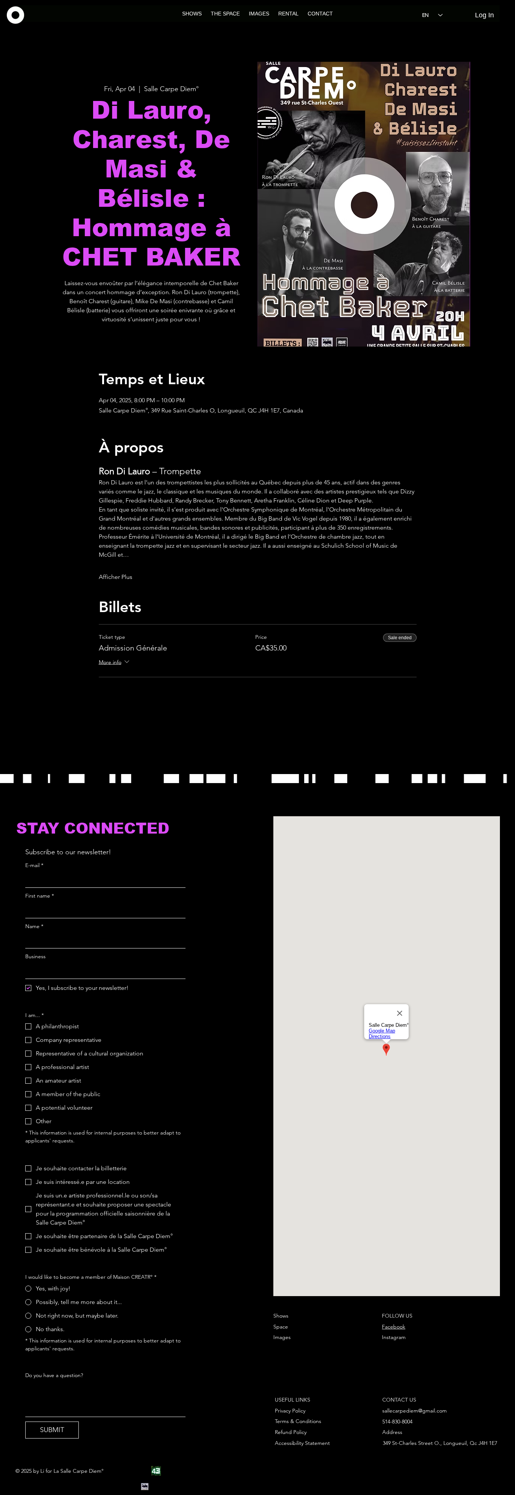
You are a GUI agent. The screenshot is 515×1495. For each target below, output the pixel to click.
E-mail (34, 865)
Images (282, 1337)
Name (34, 926)
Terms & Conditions (298, 1421)
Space (280, 1326)
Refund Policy (291, 1432)
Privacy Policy (290, 1410)
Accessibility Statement (302, 1443)
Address (392, 1432)
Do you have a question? (54, 1375)
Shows (280, 1315)
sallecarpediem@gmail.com (414, 1410)
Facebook (393, 1326)
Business (35, 956)
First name (39, 895)
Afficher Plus (115, 576)
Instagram (394, 1337)
